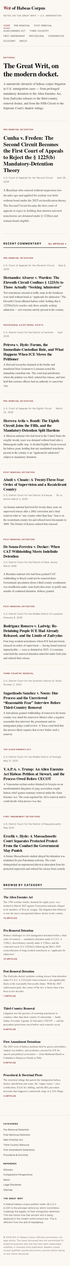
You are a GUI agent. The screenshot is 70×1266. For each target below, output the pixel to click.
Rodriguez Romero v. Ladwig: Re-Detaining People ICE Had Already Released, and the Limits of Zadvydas (33, 630)
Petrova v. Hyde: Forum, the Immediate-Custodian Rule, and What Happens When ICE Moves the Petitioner (33, 352)
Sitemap (7, 1189)
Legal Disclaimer (12, 1184)
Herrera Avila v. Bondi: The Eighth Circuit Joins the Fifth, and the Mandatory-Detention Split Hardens (31, 425)
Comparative (56, 36)
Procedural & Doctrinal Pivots (23, 325)
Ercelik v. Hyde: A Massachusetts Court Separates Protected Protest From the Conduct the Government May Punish (31, 843)
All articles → (57, 243)
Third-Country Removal (18, 673)
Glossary (9, 41)
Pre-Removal (22, 25)
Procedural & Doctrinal (15, 1155)
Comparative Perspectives (17, 1174)
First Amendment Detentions (21, 816)
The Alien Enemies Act (17, 749)
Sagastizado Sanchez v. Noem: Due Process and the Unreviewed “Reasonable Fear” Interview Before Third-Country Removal (31, 700)
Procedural (37, 36)
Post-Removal (43, 25)
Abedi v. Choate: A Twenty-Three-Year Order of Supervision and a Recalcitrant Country (34, 484)
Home (6, 25)
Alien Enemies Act (14, 31)
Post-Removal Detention (19, 472)
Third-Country (39, 31)
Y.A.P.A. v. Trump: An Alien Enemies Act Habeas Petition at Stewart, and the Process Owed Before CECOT (34, 773)
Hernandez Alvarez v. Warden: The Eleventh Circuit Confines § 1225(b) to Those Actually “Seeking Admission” (33, 282)
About (23, 41)
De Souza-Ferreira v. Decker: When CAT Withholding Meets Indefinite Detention (31, 551)
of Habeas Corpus (24, 7)
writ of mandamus (33, 1222)
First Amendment (14, 36)
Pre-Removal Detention (18, 129)
